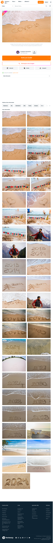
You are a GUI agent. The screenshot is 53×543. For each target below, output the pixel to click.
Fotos (13, 1)
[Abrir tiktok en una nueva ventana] (25, 537)
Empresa (4, 514)
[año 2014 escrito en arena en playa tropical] (14, 300)
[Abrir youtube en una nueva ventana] (29, 537)
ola (11, 105)
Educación (4, 516)
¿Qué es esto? (15, 72)
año (24, 105)
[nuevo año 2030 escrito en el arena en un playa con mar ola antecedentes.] (39, 380)
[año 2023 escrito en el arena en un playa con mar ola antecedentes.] (39, 413)
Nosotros (33, 513)
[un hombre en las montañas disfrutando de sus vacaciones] (39, 233)
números (5, 105)
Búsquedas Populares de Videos (20, 526)
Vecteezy (4, 510)
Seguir (34, 53)
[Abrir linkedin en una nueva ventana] (20, 537)
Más (6, 3)
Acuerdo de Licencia (19, 508)
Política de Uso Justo (44, 539)
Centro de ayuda (33, 508)
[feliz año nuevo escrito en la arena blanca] (14, 363)
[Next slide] (47, 105)
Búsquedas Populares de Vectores (20, 517)
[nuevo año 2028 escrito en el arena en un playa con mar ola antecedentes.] (14, 396)
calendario (17, 105)
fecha (30, 105)
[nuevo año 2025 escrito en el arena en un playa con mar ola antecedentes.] (14, 430)
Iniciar (46, 2)
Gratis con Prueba (26, 58)
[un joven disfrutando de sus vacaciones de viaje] (14, 249)
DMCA (18, 511)
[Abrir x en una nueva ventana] (27, 537)
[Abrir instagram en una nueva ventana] (18, 537)
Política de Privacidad (45, 538)
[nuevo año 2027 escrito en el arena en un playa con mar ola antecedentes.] (39, 363)
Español (47, 510)
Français (47, 516)
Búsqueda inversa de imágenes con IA (6, 522)
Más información (6, 75)
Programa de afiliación (20, 514)
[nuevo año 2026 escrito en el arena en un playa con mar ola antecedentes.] (14, 413)
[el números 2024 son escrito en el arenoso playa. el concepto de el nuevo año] (16, 480)
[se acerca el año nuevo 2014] (39, 266)
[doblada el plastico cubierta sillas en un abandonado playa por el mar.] (39, 430)
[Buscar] (46, 6)
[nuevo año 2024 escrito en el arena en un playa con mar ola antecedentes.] (14, 380)
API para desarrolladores (6, 518)
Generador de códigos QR (5, 529)
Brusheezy (4, 508)
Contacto (33, 511)
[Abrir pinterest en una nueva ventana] (22, 537)
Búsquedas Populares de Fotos (20, 522)
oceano (36, 105)
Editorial (27, 1)
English (46, 508)
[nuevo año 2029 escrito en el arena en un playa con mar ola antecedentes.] (39, 396)
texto (42, 105)
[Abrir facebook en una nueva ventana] (16, 537)
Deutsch (47, 514)
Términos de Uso (46, 537)
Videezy (4, 512)
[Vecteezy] (2, 2)
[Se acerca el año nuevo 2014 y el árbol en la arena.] (14, 283)
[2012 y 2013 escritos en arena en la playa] (39, 249)
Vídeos (19, 1)
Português (47, 512)
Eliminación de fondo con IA (5, 526)
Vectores (7, 1)
